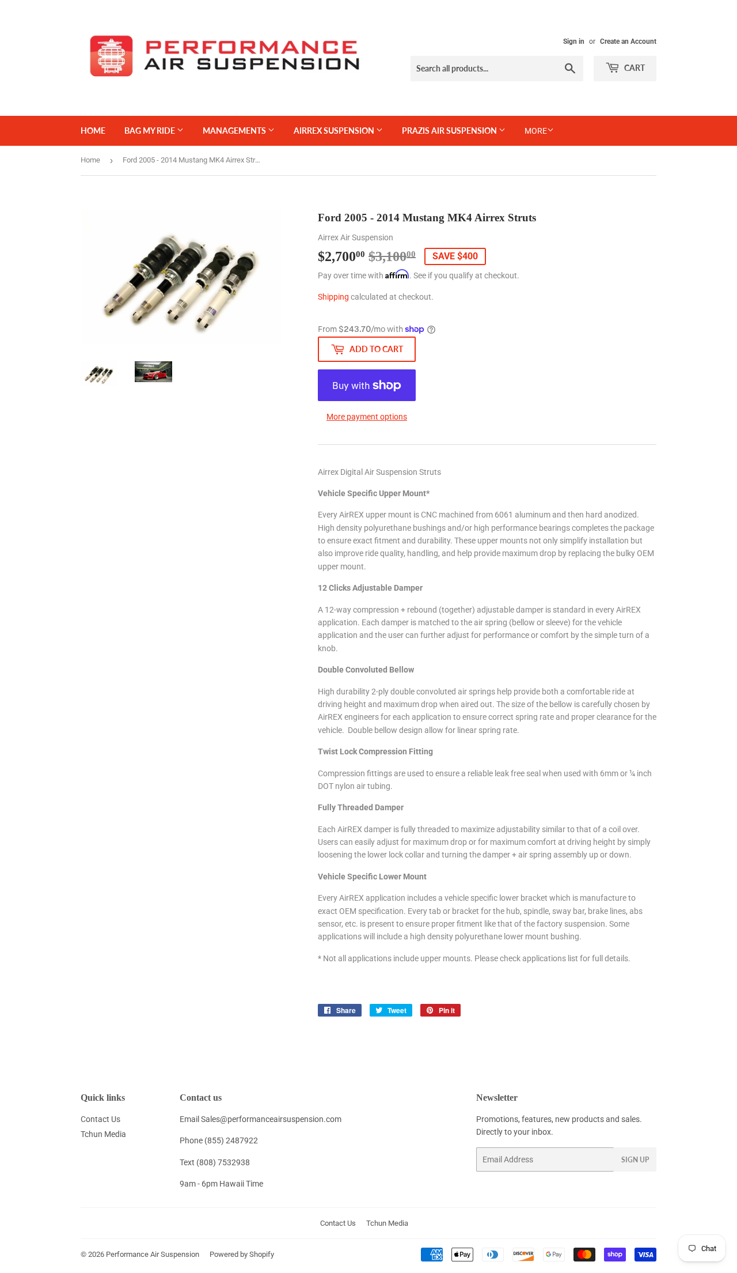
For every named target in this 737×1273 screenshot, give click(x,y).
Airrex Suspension (335, 130)
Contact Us (100, 1119)
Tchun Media (103, 1134)
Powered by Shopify (242, 1254)
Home (93, 130)
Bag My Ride (150, 130)
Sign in (573, 41)
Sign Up (635, 1159)
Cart (633, 68)
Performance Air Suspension (152, 1254)
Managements (235, 130)
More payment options (366, 416)
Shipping (333, 296)
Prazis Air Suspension (450, 130)
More (536, 130)
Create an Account (628, 41)
